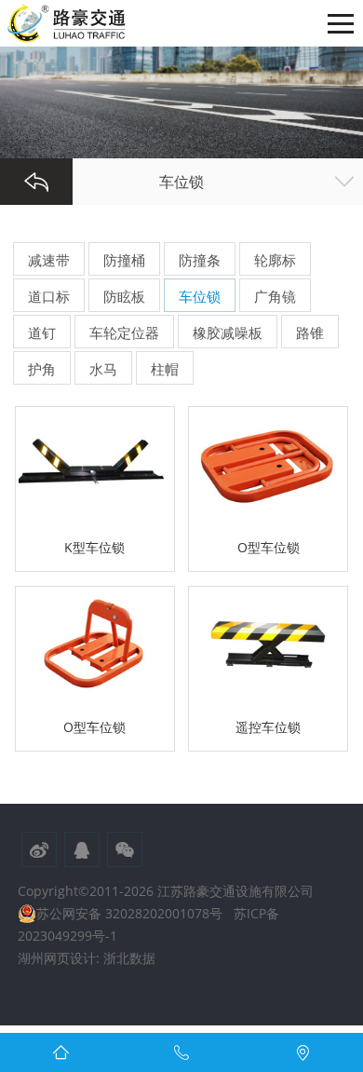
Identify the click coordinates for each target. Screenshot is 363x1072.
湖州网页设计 (57, 958)
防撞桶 (124, 260)
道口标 (49, 296)
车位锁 (200, 296)
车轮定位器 (124, 332)
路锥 (310, 332)
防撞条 (200, 260)
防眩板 (124, 296)
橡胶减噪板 (227, 332)
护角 (42, 369)
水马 (103, 369)
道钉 (42, 332)
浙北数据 (129, 958)
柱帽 (165, 369)
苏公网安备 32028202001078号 (129, 913)
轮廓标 (275, 260)
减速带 (49, 260)
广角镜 (275, 296)
